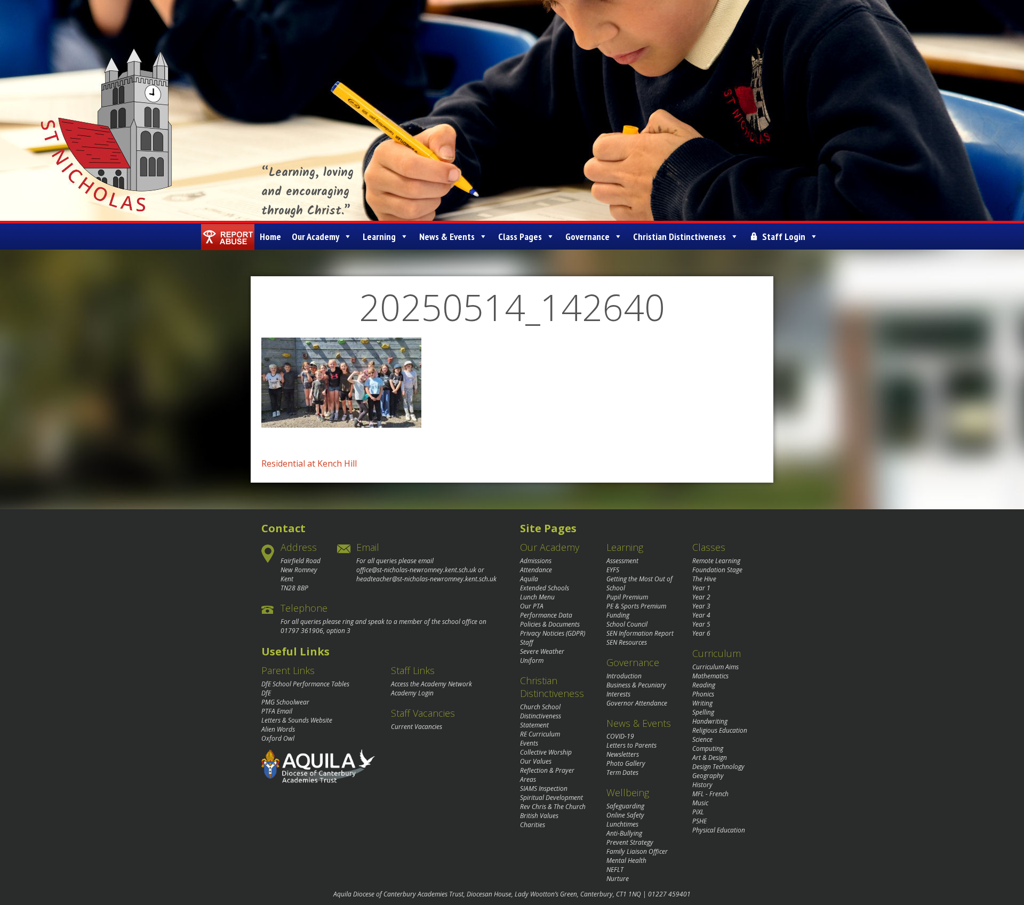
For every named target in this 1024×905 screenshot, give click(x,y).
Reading (703, 685)
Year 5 (701, 624)
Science (702, 739)
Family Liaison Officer (637, 851)
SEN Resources (626, 642)
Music (700, 802)
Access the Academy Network (431, 683)
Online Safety (625, 815)
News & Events (447, 236)
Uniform (531, 660)
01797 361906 (302, 630)
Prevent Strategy (629, 842)
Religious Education (719, 730)
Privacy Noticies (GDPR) (552, 633)
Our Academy (315, 236)
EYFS (612, 569)
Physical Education (718, 830)
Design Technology (718, 766)
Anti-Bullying (624, 833)
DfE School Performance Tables (305, 683)
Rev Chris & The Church (553, 806)
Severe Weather (542, 651)
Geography (708, 775)
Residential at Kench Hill (309, 463)
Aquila (529, 578)
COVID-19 (620, 736)
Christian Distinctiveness (679, 236)
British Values (539, 815)
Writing (702, 703)
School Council (626, 624)
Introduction (624, 675)
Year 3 (701, 606)
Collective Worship (546, 752)
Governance (587, 236)
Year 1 (701, 587)
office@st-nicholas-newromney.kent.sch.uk (416, 569)
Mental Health (626, 860)
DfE (266, 693)
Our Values (535, 761)
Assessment (622, 560)
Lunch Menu (537, 597)
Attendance (536, 569)
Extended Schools (544, 587)
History (702, 784)
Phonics (703, 694)
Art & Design (709, 757)
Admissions (535, 560)
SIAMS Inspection (543, 788)
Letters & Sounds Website (296, 720)
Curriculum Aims (715, 666)
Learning (379, 236)
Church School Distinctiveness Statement (540, 716)
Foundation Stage (717, 569)
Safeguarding (625, 806)
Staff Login (783, 236)
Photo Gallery (625, 763)
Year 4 (701, 615)
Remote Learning (716, 560)
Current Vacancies (416, 726)
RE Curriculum (540, 734)
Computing (707, 748)
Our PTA (531, 606)
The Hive (704, 578)
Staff (526, 642)
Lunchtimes (622, 824)
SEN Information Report (640, 633)
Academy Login (412, 693)
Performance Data (546, 615)
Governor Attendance (636, 703)
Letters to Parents (631, 745)
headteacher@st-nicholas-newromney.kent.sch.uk (426, 578)
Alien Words (278, 729)
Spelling (703, 712)
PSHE (699, 821)
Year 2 (701, 597)
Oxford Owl (277, 738)
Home (270, 236)
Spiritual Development (551, 797)
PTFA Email (276, 711)
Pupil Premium (627, 597)
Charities (532, 824)
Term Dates (622, 772)
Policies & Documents (550, 624)
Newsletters (622, 754)
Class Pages (520, 236)
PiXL (698, 811)
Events (529, 743)
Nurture (617, 878)
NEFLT (614, 869)
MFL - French (710, 793)
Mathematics (710, 675)
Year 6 (701, 633)
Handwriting (709, 721)
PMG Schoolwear (285, 702)
